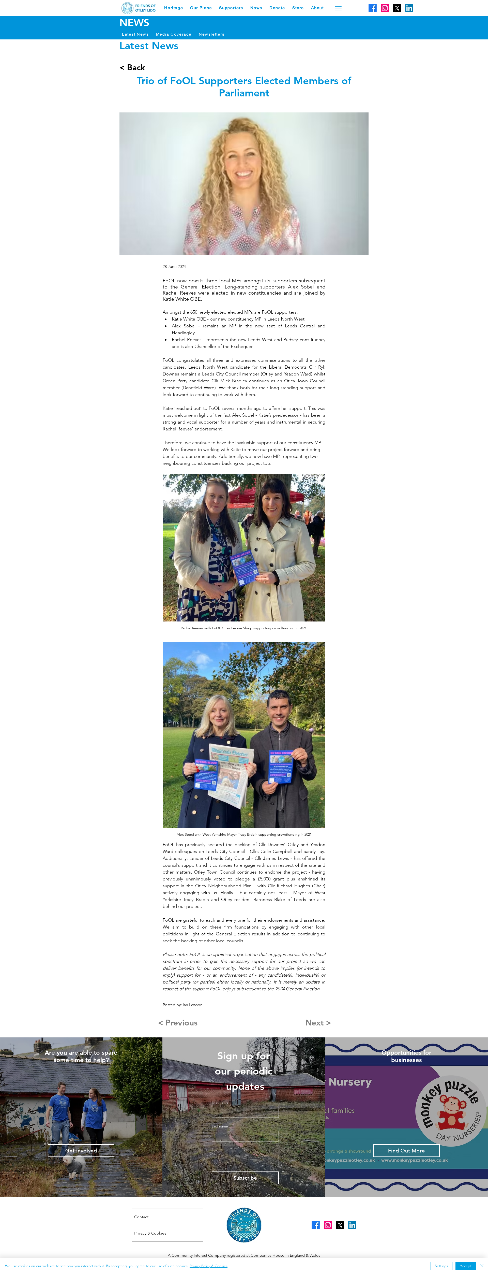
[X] (397, 8)
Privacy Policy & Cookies (208, 1266)
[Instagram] (385, 8)
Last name (220, 1126)
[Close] (482, 1266)
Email (217, 1150)
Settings (441, 1266)
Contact (141, 1216)
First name (220, 1102)
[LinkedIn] (409, 8)
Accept (465, 1266)
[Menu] (338, 8)
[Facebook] (373, 8)
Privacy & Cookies (150, 1233)
